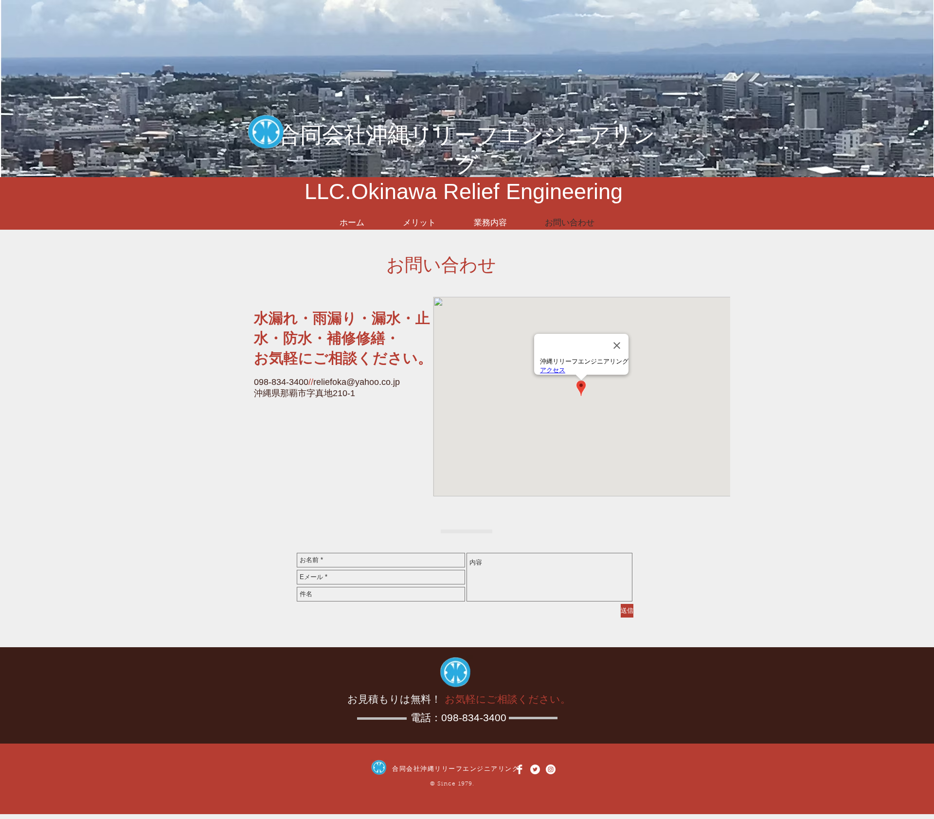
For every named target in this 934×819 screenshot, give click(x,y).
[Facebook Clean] (519, 769)
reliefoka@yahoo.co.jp (356, 382)
